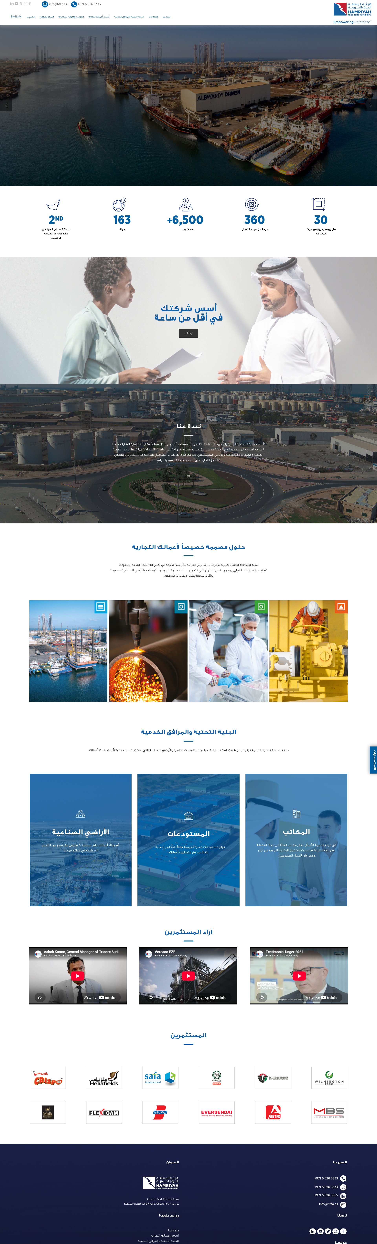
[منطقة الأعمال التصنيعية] (148, 651)
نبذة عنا (173, 1230)
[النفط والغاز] (308, 651)
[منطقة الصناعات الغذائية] (228, 651)
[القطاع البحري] (68, 651)
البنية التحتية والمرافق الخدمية (158, 1241)
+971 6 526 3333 (326, 1178)
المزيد (296, 840)
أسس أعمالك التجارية (165, 1235)
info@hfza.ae (329, 1204)
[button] (345, 652)
